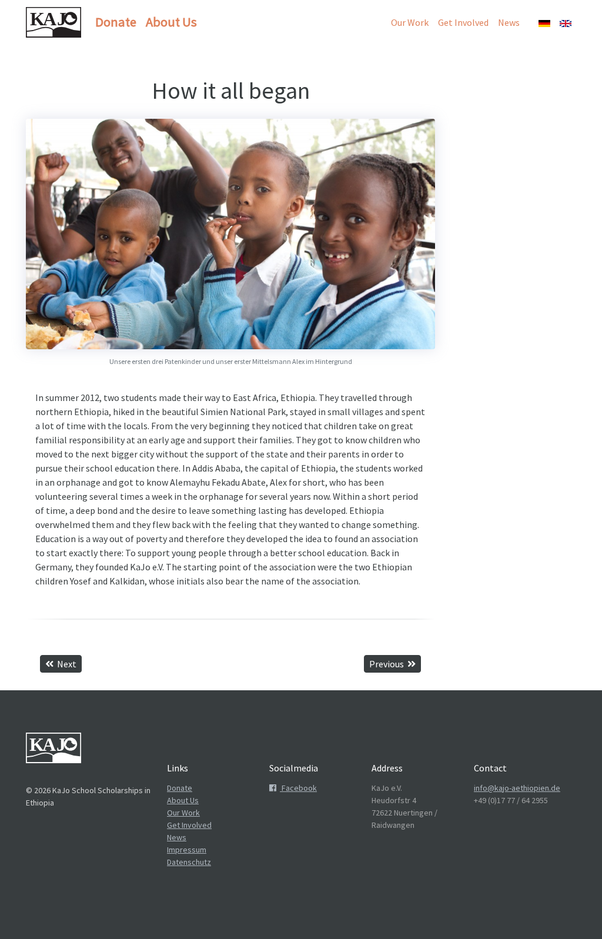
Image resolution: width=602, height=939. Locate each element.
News (509, 22)
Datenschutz (189, 862)
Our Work (410, 22)
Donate (115, 22)
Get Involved (463, 22)
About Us (171, 22)
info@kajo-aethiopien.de (517, 788)
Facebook (298, 788)
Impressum (186, 849)
